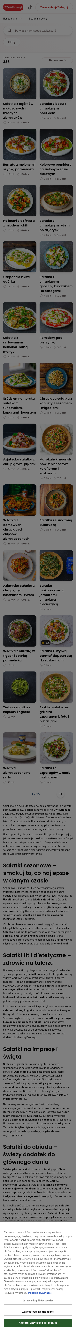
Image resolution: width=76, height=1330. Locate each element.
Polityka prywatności (40, 1292)
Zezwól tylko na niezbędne (38, 1311)
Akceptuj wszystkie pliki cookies (38, 1322)
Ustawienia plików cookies (37, 1300)
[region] (38, 1275)
